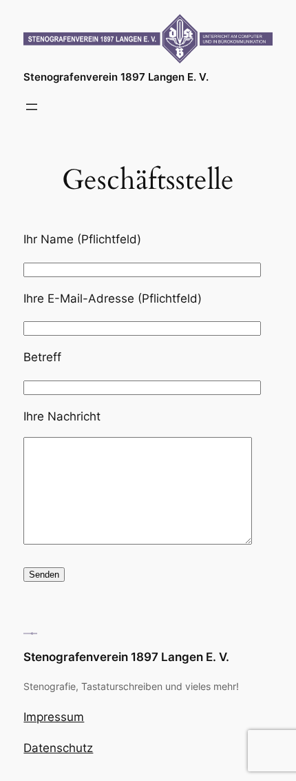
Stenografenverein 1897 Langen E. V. (116, 77)
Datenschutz (58, 748)
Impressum (53, 717)
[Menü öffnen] (31, 107)
